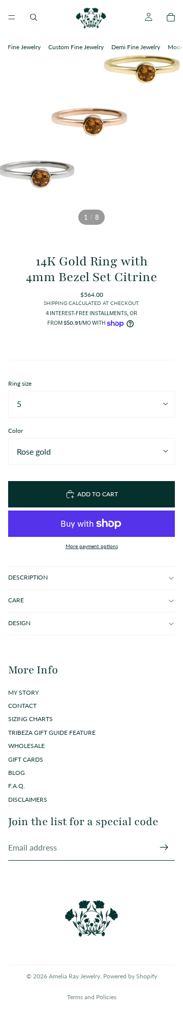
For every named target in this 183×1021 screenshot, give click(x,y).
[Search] (33, 17)
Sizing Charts (30, 719)
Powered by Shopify (130, 976)
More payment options (92, 546)
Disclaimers (27, 799)
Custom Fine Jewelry (76, 47)
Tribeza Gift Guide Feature (52, 732)
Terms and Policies (91, 997)
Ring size (20, 383)
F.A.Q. (16, 786)
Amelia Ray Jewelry (74, 976)
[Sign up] (164, 847)
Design (19, 623)
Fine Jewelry (24, 47)
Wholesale (26, 746)
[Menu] (11, 17)
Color (15, 430)
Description (28, 577)
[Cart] (171, 17)
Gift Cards (25, 759)
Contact (22, 705)
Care (16, 600)
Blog (16, 772)
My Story (23, 692)
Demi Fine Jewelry (135, 47)
